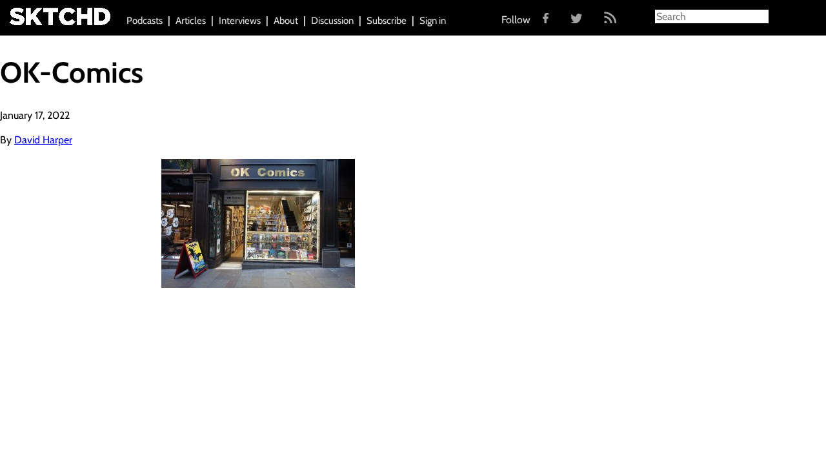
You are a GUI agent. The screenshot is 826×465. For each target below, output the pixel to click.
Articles (191, 20)
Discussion (332, 20)
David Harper (43, 140)
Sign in (432, 20)
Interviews (240, 20)
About (286, 20)
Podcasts (144, 20)
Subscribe (387, 20)
